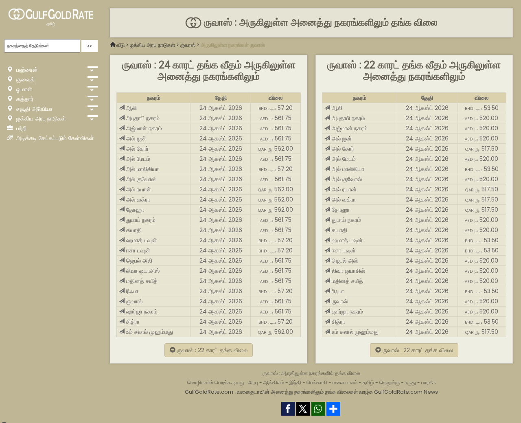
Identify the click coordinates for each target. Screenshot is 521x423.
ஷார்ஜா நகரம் (141, 311)
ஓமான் (23, 89)
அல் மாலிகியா (142, 169)
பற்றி (20, 128)
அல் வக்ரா (137, 199)
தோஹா (134, 210)
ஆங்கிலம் (273, 382)
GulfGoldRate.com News (406, 391)
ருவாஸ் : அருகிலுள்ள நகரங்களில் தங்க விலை (311, 373)
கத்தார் (24, 99)
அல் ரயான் (138, 189)
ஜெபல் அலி (138, 260)
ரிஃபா (131, 291)
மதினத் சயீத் (141, 281)
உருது (410, 382)
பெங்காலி (316, 382)
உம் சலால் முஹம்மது (149, 332)
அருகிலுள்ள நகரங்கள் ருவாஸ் (233, 45)
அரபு (253, 382)
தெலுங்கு (389, 382)
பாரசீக (428, 382)
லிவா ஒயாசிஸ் (142, 271)
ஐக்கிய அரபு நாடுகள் (40, 118)
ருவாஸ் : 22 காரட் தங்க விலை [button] (211, 350)
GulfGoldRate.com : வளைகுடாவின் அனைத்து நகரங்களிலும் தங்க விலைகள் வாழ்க (279, 391)
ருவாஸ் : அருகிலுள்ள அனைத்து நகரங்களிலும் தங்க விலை (319, 22)
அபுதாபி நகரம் (142, 118)
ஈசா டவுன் (137, 250)
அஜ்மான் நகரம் (143, 128)
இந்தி (295, 382)
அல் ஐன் (135, 138)
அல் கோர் (137, 149)
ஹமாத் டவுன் (141, 240)
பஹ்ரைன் (26, 70)
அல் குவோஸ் (140, 179)
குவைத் (25, 79)
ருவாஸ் (187, 45)
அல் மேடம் (137, 159)
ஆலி (131, 108)
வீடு (120, 45)
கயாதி (133, 230)
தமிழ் (50, 24)
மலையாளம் (345, 382)
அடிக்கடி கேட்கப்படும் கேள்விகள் (54, 138)
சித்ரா (132, 322)
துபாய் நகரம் (140, 220)
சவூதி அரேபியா (34, 109)
